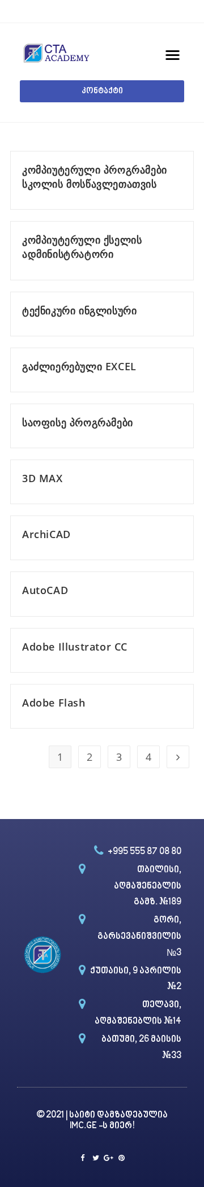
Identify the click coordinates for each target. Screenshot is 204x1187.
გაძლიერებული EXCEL (79, 366)
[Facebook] (82, 1158)
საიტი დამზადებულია (118, 1115)
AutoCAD (45, 590)
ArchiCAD (46, 534)
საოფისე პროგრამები (77, 422)
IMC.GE (84, 1126)
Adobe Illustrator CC (75, 646)
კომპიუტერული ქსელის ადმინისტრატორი (82, 247)
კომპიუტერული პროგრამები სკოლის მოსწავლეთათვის (94, 176)
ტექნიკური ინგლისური (79, 310)
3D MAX (42, 478)
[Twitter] (95, 1158)
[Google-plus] (108, 1158)
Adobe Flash (54, 702)
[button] (102, 91)
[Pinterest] (121, 1158)
